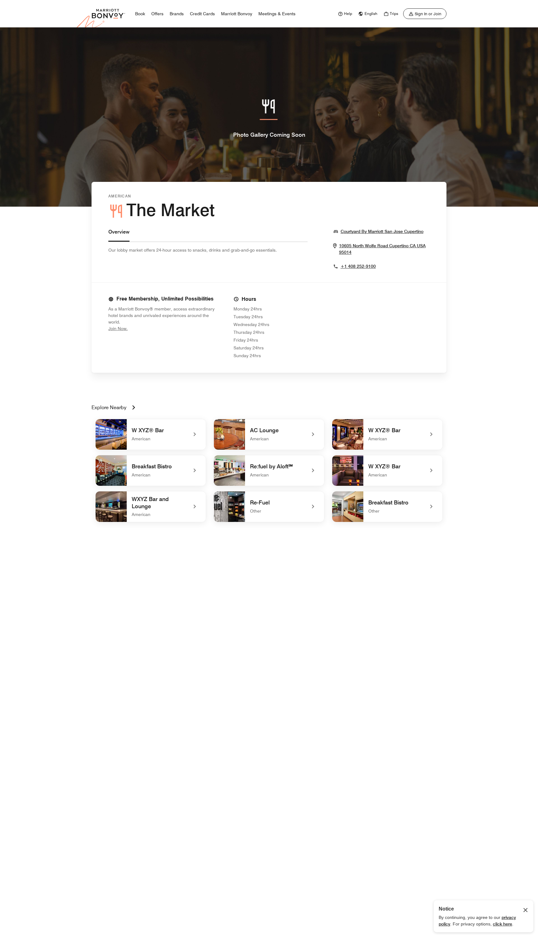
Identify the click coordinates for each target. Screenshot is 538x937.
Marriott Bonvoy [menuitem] (236, 13)
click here (502, 923)
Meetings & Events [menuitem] (276, 13)
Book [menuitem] (140, 13)
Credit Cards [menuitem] (202, 13)
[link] (344, 13)
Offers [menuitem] (157, 13)
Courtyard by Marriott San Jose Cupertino (382, 231)
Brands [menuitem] (177, 13)
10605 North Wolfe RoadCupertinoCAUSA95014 (382, 249)
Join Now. (138, 328)
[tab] (119, 235)
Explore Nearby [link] (109, 407)
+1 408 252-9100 (358, 266)
